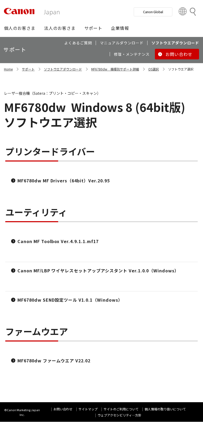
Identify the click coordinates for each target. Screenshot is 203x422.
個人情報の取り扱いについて (165, 409)
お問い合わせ (62, 409)
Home (8, 69)
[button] (19, 28)
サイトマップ (88, 409)
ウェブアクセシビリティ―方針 (119, 415)
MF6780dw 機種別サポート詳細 (115, 69)
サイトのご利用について (121, 409)
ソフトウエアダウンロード (63, 69)
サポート (28, 69)
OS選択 (153, 69)
